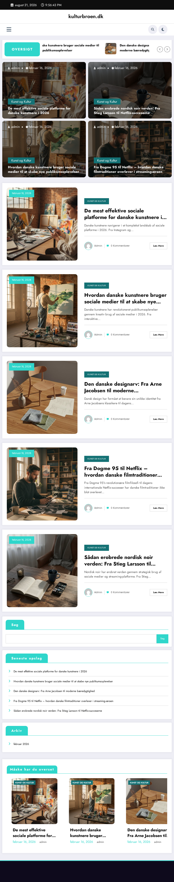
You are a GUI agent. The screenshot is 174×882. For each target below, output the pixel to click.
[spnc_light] (162, 29)
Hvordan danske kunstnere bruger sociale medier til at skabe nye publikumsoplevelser (48, 47)
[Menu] (9, 29)
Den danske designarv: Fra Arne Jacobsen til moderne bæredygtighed (123, 387)
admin (15, 68)
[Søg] (152, 29)
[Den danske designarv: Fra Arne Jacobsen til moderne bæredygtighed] (42, 397)
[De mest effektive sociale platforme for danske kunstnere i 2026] (44, 90)
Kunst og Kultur (21, 101)
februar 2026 (21, 744)
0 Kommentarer (120, 245)
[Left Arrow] (160, 49)
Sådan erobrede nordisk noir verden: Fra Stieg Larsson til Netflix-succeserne (127, 110)
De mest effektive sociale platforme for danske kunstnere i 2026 (39, 110)
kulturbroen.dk (85, 16)
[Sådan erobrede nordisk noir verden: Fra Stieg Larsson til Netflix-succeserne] (130, 90)
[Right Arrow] (167, 49)
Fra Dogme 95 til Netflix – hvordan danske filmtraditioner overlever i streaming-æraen (129, 169)
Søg (15, 624)
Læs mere (158, 245)
